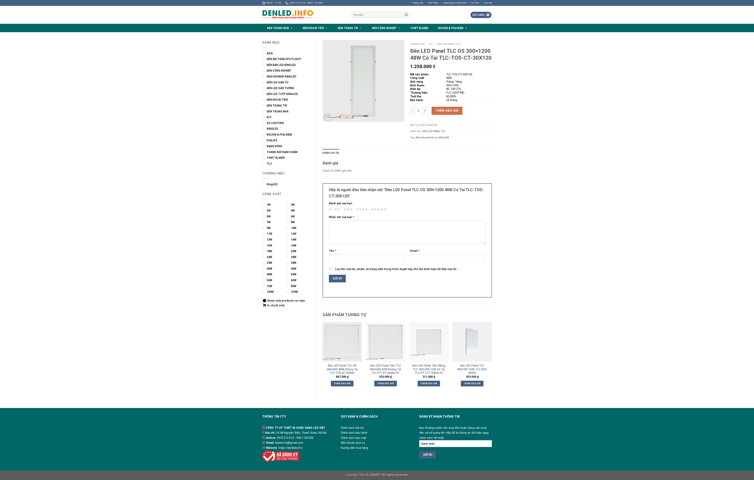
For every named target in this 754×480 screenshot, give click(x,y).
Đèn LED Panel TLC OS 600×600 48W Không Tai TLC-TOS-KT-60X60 (342, 369)
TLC (430, 44)
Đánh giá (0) (331, 152)
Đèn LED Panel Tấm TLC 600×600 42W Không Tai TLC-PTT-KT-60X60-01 (385, 369)
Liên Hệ (487, 2)
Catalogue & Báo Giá (454, 2)
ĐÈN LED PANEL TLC (449, 44)
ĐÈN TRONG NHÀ (278, 28)
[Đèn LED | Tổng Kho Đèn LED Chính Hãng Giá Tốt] (303, 15)
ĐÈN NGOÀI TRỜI (313, 28)
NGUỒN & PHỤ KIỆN (450, 28)
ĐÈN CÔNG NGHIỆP (384, 28)
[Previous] (323, 358)
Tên (332, 251)
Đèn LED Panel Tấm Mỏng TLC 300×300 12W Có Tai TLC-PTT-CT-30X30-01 (428, 369)
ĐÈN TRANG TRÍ (348, 28)
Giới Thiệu (433, 2)
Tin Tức (475, 2)
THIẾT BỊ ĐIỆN (419, 28)
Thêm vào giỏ (447, 110)
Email (415, 251)
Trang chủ (417, 2)
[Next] (492, 358)
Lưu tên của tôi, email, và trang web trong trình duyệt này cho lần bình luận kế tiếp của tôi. (396, 269)
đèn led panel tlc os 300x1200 (432, 137)
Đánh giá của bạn (340, 203)
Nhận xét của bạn (341, 217)
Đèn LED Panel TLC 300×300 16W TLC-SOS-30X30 (472, 369)
